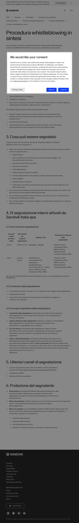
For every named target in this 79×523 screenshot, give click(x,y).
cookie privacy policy (20, 81)
